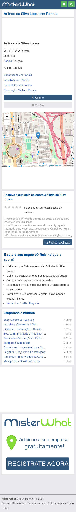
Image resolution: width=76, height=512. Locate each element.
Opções (39, 105)
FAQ (6, 508)
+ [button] (7, 116)
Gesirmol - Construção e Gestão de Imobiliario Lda (33, 329)
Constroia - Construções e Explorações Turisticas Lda (35, 338)
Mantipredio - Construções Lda (22, 361)
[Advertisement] (36, 28)
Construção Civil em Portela (20, 90)
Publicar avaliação (59, 242)
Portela (8, 61)
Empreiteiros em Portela (18, 85)
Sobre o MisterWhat (13, 503)
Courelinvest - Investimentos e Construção (28, 347)
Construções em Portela (18, 75)
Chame (39, 97)
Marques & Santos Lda (17, 343)
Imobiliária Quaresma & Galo (20, 324)
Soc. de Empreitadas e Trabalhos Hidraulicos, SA (32, 333)
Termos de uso (36, 503)
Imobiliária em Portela (16, 80)
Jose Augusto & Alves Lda (19, 320)
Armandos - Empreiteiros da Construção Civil (30, 356)
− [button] (7, 122)
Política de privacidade (60, 503)
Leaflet (41, 165)
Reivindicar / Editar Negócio (22, 303)
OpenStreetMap (55, 165)
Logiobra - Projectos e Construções (24, 352)
